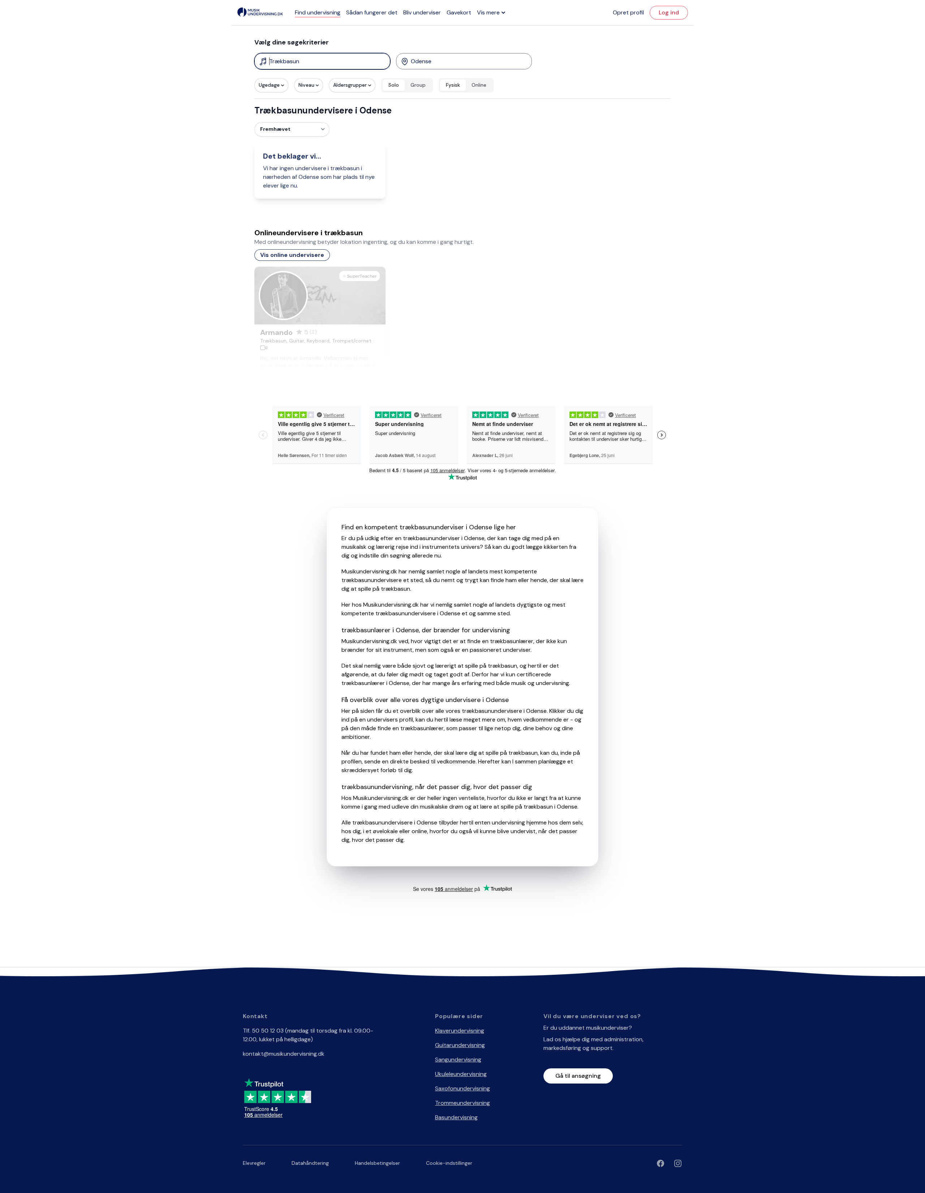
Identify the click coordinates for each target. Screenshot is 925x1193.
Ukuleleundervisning (461, 1074)
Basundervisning (456, 1117)
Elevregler (254, 1163)
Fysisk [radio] (453, 85)
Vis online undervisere (292, 255)
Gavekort (459, 12)
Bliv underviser (422, 12)
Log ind (669, 12)
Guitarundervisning (460, 1045)
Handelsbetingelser (377, 1163)
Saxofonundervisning (462, 1088)
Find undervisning (317, 12)
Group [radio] (418, 85)
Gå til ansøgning (578, 1076)
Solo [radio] (393, 85)
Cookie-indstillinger (449, 1163)
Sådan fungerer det (371, 12)
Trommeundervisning (462, 1103)
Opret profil (628, 12)
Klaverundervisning (459, 1030)
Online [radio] (479, 85)
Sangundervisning (458, 1059)
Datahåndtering (310, 1163)
